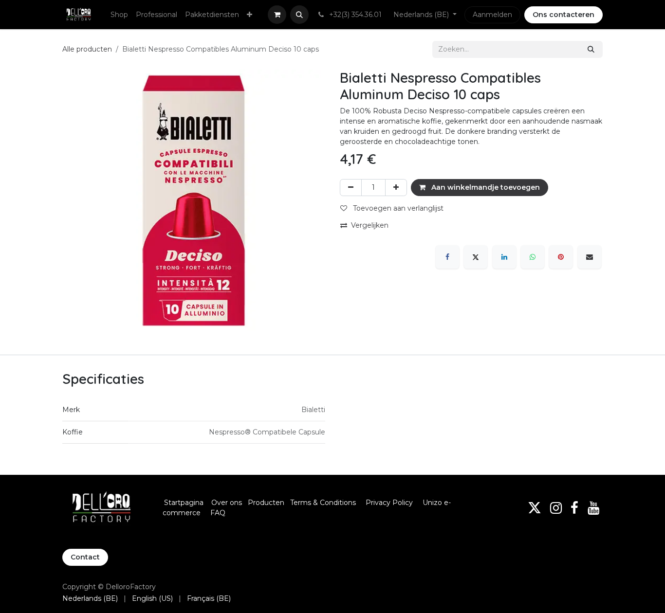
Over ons (226, 502)
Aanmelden (492, 14)
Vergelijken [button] (369, 225)
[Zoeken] (591, 49)
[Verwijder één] (351, 187)
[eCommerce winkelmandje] (277, 14)
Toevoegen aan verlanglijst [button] (397, 208)
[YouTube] (593, 508)
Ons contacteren (563, 14)
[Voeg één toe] (396, 187)
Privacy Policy (389, 502)
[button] (299, 14)
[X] (475, 257)
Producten (266, 502)
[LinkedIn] (504, 257)
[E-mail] (589, 257)
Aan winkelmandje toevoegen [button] (484, 187)
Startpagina (183, 502)
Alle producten (87, 49)
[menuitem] (119, 15)
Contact (85, 557)
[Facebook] (447, 257)
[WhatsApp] (532, 257)
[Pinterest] (561, 257)
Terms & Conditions (324, 502)
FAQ (217, 512)
